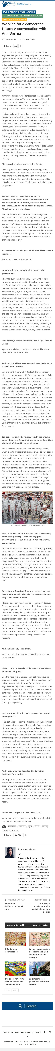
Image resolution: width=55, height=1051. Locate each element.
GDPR (38, 1032)
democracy (14, 830)
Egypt (30, 827)
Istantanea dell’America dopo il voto (14, 906)
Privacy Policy (27, 1032)
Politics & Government (12, 16)
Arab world (22, 827)
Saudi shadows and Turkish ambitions (19, 12)
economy (45, 827)
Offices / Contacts (11, 1032)
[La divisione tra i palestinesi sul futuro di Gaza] (39, 968)
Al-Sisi (37, 827)
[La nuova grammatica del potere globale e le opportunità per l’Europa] (39, 939)
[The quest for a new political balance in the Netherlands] (15, 968)
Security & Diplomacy (33, 16)
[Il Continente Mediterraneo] (15, 939)
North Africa (12, 827)
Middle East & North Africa (14, 20)
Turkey (5, 830)
